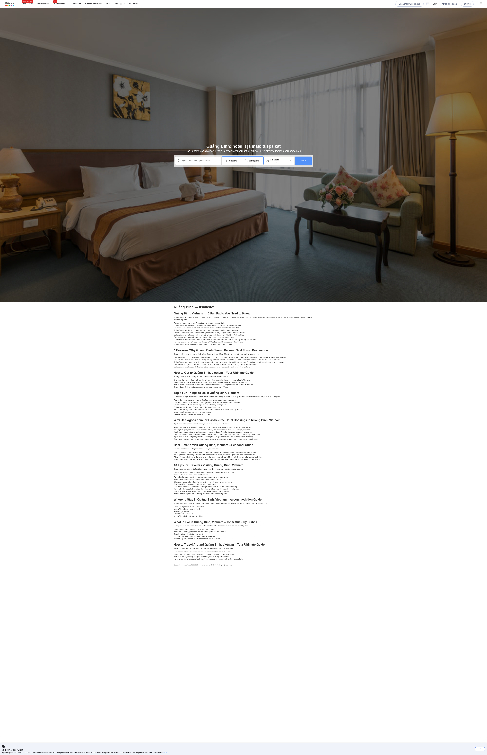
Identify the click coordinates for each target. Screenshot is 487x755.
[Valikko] (481, 4)
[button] (427, 4)
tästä (165, 752)
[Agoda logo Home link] (9, 4)
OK (480, 749)
